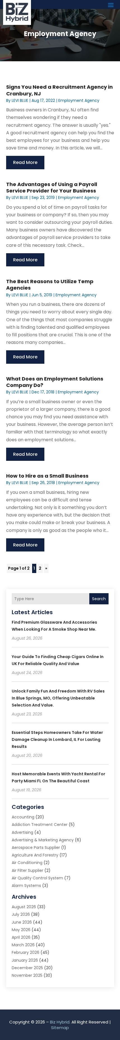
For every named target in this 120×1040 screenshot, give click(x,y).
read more (25, 162)
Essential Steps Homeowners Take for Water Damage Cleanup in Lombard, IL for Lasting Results (57, 739)
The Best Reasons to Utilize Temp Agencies (49, 284)
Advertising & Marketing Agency (43, 840)
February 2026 (25, 952)
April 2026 (21, 937)
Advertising (22, 832)
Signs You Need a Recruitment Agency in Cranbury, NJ (59, 90)
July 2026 (21, 914)
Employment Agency (78, 100)
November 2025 (27, 975)
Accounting (23, 817)
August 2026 (24, 907)
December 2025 (27, 968)
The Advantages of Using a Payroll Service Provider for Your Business (51, 187)
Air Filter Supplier (27, 870)
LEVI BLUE (20, 100)
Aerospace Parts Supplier (36, 847)
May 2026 (21, 930)
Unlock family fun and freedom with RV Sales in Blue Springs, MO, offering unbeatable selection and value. (58, 698)
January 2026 (25, 960)
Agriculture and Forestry (35, 855)
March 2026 (23, 945)
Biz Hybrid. (60, 1022)
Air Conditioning (27, 862)
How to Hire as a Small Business (47, 475)
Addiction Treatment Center (40, 824)
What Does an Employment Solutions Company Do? (54, 382)
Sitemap (60, 1027)
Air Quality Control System (37, 878)
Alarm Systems (26, 885)
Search (99, 599)
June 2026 (22, 922)
